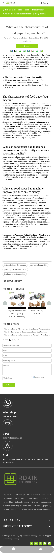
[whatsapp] (44, 543)
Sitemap (16, 539)
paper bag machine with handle (15, 269)
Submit (9, 385)
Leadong (8, 539)
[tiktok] (40, 543)
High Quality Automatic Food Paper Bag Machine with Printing (16, 314)
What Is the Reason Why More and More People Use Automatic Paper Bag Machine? (27, 329)
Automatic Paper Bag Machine (15, 265)
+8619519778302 (10, 416)
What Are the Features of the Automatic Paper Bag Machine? (25, 332)
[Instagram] (49, 543)
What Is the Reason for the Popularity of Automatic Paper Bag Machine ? (27, 335)
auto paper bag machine (38, 265)
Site (30, 41)
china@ (6, 438)
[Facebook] (31, 543)
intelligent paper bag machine (14, 274)
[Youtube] (36, 543)
